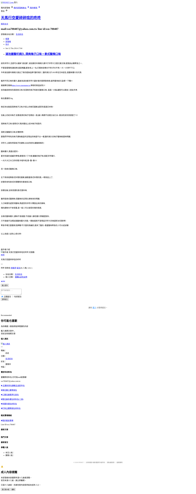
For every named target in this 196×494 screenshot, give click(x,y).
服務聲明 (119, 462)
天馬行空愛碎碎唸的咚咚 (21, 18)
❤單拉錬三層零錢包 (9, 390)
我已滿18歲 (5, 489)
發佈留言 (5, 299)
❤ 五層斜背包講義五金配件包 (13, 386)
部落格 (8, 42)
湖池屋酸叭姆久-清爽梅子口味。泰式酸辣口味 (33, 53)
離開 (13, 489)
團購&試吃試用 (21, 277)
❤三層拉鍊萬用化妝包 (10, 395)
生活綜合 (19, 34)
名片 (7, 44)
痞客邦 (13, 268)
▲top (3, 281)
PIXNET (81, 462)
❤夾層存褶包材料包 (9, 404)
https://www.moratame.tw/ (21, 85)
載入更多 (5, 285)
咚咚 (3, 255)
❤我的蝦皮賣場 (7, 421)
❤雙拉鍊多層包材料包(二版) (12, 399)
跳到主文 (4, 24)
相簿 (7, 39)
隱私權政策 (110, 462)
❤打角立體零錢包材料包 (11, 408)
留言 (18, 268)
